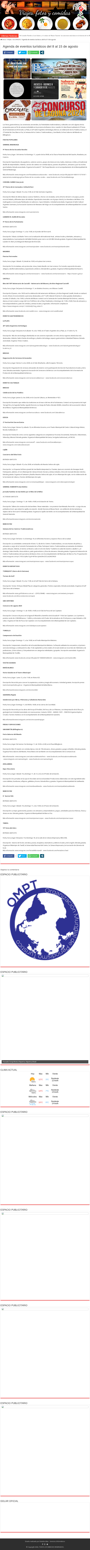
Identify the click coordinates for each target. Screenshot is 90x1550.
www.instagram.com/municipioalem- (27, 246)
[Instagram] (45, 1544)
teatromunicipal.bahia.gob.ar (12, 685)
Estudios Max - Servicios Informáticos (52, 1541)
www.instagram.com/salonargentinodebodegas (31, 346)
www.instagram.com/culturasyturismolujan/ (60, 482)
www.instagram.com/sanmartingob (16, 759)
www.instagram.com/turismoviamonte (27, 519)
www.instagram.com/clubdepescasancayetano (30, 626)
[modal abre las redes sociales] (42, 52)
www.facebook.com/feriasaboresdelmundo (62, 756)
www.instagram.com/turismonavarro (27, 274)
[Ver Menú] (3, 6)
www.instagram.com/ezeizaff (25, 442)
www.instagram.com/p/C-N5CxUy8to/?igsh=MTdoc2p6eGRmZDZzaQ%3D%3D (29, 556)
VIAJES (9, 39)
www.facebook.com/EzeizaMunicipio (48, 442)
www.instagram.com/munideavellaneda (28, 786)
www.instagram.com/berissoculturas (27, 412)
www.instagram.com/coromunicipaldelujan (29, 482)
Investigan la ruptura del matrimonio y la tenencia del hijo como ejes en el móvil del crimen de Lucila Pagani (54, 35)
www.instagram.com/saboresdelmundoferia (30, 756)
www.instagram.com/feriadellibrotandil (28, 850)
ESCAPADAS (17, 39)
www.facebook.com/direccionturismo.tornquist (19, 596)
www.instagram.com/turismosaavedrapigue (29, 719)
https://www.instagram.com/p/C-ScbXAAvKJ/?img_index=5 (22, 306)
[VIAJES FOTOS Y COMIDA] (45, 15)
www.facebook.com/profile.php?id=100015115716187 (67, 175)
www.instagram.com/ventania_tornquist (59, 593)
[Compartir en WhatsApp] (33, 52)
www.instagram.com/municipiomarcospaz (29, 561)
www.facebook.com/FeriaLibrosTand (55, 850)
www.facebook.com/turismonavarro (53, 274)
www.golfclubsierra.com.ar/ (24, 593)
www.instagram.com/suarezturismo (27, 212)
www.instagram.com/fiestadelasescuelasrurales (31, 175)
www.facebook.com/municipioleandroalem (54, 246)
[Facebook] (42, 1544)
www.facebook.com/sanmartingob (41, 759)
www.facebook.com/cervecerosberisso (58, 378)
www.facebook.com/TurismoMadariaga (60, 177)
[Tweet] (22, 52)
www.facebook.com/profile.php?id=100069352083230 (33, 658)
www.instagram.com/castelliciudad (51, 311)
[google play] (47, 1544)
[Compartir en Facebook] (8, 52)
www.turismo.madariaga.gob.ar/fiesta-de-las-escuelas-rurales (24, 177)
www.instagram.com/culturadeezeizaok (16, 445)
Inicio (4, 39)
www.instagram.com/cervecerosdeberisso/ (29, 378)
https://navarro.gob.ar (75, 274)
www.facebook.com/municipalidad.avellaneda (59, 786)
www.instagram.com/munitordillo (64, 658)
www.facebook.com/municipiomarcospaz (59, 561)
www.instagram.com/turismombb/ (26, 690)
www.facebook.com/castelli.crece (26, 311)
